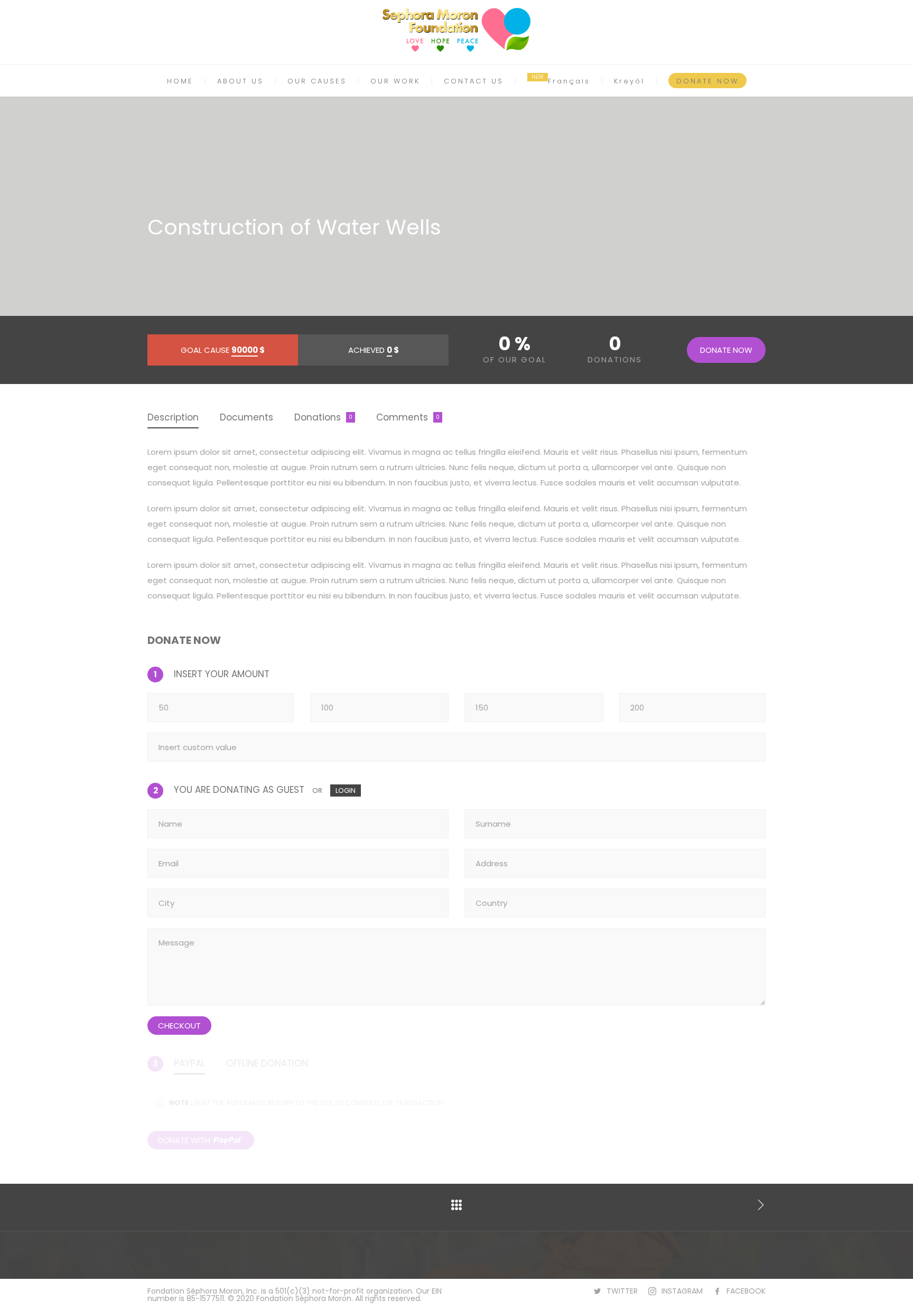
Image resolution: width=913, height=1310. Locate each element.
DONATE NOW (707, 81)
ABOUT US (240, 81)
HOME (180, 81)
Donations (317, 417)
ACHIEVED (373, 349)
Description (173, 417)
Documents (246, 417)
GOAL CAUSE (223, 349)
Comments (402, 417)
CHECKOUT (179, 1025)
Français (569, 81)
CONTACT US (474, 81)
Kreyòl (629, 81)
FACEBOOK (746, 1291)
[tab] (173, 418)
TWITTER (622, 1291)
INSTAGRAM (682, 1291)
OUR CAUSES (317, 81)
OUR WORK (395, 81)
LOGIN (346, 790)
